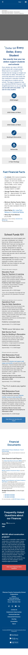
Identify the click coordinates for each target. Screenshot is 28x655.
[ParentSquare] (14, 635)
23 (5, 177)
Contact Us (14, 609)
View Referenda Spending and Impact (14, 419)
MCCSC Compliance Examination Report (11, 470)
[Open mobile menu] (2, 2)
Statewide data (19, 218)
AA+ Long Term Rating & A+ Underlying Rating (14, 211)
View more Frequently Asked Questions (14, 567)
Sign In (14, 623)
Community (4, 10)
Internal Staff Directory (14, 616)
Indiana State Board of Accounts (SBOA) (13, 460)
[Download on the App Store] (14, 642)
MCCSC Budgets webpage (19, 499)
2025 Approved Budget (10, 495)
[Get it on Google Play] (14, 638)
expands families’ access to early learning (13, 396)
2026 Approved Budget (10, 494)
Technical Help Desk (14, 614)
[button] (20, 2)
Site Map (14, 619)
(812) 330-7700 (16, 602)
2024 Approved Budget (10, 497)
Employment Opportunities (14, 612)
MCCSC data (4, 220)
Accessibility (14, 621)
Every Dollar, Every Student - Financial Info (11, 12)
